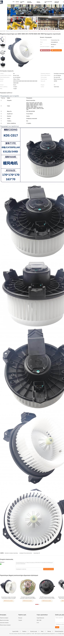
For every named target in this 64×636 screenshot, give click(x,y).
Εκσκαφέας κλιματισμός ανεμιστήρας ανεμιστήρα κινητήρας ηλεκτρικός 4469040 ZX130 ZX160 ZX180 (27, 598)
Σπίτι (13, 1)
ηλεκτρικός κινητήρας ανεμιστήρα (11, 553)
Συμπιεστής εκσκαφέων (4, 622)
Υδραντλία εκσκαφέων (4, 617)
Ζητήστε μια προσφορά (57, 2)
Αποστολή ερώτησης (48, 569)
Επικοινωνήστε (57, 50)
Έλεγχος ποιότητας (38, 2)
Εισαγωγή (20, 617)
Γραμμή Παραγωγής (40, 617)
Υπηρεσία (20, 620)
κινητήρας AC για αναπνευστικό (25, 553)
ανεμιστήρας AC (37, 553)
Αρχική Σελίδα (15, 631)
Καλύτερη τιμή (46, 50)
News (42, 631)
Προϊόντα (17, 1)
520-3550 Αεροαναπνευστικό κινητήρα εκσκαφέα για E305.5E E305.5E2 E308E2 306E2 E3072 (47, 598)
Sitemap (49, 631)
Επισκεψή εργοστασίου (29, 2)
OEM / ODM (39, 620)
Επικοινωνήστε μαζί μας (48, 2)
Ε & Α (38, 622)
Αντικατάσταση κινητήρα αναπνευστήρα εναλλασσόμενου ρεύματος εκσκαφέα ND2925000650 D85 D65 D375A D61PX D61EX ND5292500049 (8, 598)
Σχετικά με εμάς (22, 2)
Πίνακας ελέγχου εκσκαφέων (5, 625)
